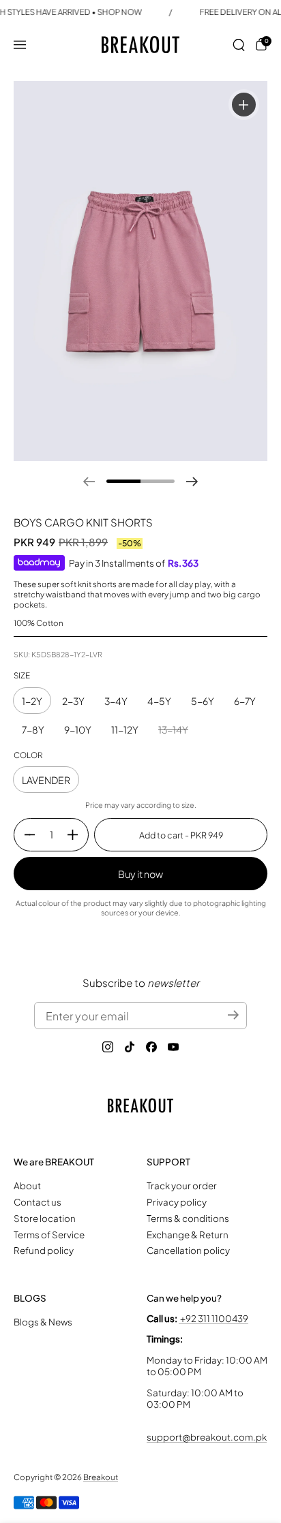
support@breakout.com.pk (207, 1437)
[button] (239, 45)
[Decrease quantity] (24, 835)
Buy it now (140, 874)
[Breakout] (141, 44)
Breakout (100, 1477)
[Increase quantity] (78, 835)
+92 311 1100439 (213, 1318)
